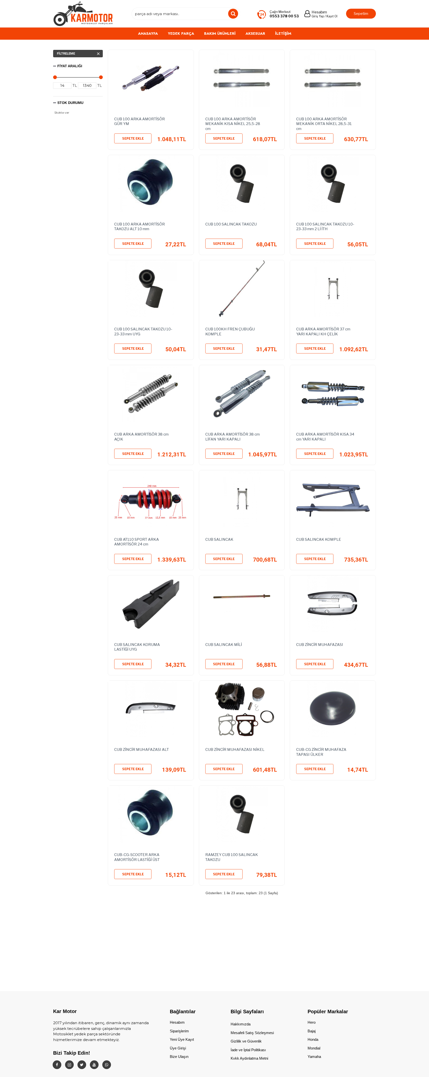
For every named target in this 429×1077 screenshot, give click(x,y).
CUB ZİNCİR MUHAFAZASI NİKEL (234, 749)
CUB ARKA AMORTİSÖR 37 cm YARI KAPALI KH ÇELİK (323, 331)
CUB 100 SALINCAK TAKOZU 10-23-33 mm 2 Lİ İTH (325, 226)
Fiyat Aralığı (69, 66)
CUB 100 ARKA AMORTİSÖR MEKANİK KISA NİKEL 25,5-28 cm (232, 123)
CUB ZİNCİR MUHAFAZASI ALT (141, 749)
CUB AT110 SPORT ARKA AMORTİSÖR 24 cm (136, 542)
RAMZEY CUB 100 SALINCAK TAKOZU (231, 857)
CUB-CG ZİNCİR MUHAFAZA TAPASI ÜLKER (321, 752)
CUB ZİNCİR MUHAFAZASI (319, 644)
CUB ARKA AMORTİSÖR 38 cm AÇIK (141, 437)
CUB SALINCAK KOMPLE (318, 539)
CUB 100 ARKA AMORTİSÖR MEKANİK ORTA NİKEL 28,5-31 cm (324, 123)
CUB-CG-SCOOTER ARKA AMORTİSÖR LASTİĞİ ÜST (137, 857)
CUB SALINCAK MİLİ (223, 644)
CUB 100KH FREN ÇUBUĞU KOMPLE (230, 331)
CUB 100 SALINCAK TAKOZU (231, 224)
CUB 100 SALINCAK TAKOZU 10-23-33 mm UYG (143, 331)
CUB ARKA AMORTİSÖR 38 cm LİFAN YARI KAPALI (232, 437)
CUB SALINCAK (219, 539)
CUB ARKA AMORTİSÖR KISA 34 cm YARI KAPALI (325, 437)
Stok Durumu (70, 103)
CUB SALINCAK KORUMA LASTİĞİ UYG (137, 647)
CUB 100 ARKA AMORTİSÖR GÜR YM (139, 121)
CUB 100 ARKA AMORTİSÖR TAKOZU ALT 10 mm (139, 226)
